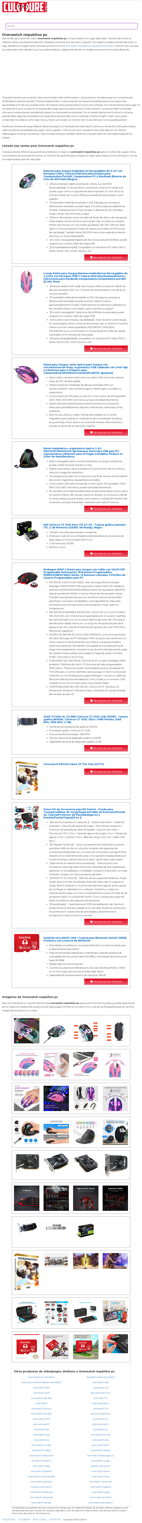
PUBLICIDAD (8, 1519)
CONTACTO (54, 1519)
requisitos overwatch (103, 46)
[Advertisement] (71, 73)
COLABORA (24, 1519)
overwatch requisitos (77, 46)
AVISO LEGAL (39, 1519)
